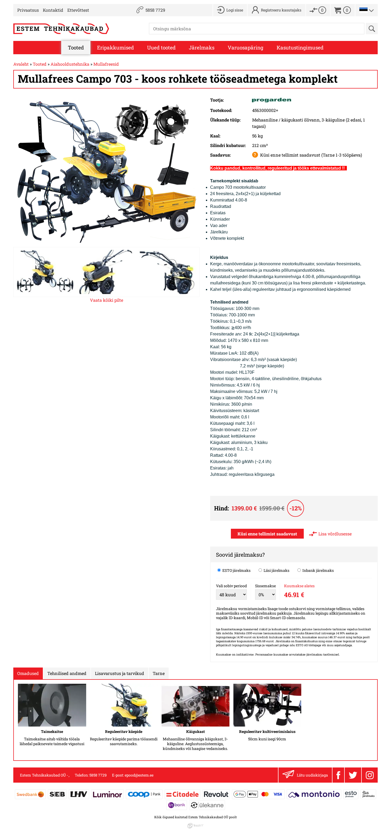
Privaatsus (28, 10)
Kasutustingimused (300, 47)
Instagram (369, 775)
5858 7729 (155, 10)
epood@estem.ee (139, 775)
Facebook (338, 775)
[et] (363, 10)
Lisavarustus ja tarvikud (119, 673)
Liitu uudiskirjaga (312, 775)
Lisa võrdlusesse (335, 533)
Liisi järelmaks (276, 570)
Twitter (352, 775)
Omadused (28, 673)
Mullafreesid (106, 64)
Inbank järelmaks (318, 570)
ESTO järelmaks (236, 570)
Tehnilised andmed (66, 673)
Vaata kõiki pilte (106, 300)
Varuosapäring (245, 47)
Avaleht (21, 64)
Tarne (159, 673)
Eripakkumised (115, 47)
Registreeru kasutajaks (281, 9)
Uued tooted (161, 47)
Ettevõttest (78, 10)
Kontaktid (53, 10)
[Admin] (1, 3)
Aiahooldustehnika (70, 64)
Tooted (76, 47)
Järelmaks (201, 47)
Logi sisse (234, 9)
